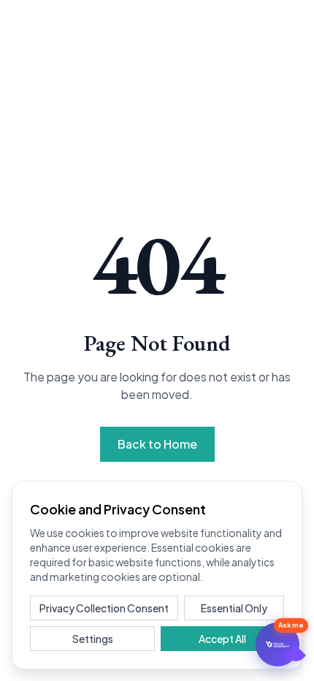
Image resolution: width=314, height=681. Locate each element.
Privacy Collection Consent (104, 608)
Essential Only (234, 608)
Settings (92, 638)
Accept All (222, 638)
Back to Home (157, 444)
